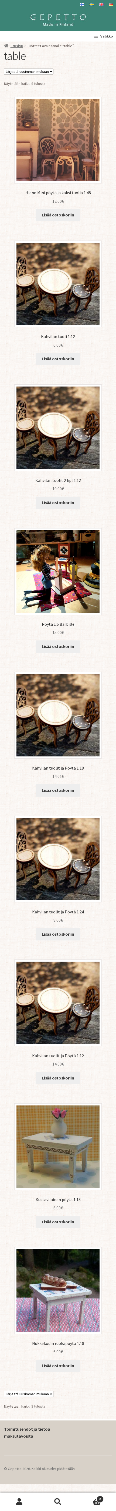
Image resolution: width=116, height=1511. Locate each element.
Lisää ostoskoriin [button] (58, 215)
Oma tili (19, 1502)
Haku (58, 1502)
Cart (89, 1497)
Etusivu (17, 45)
